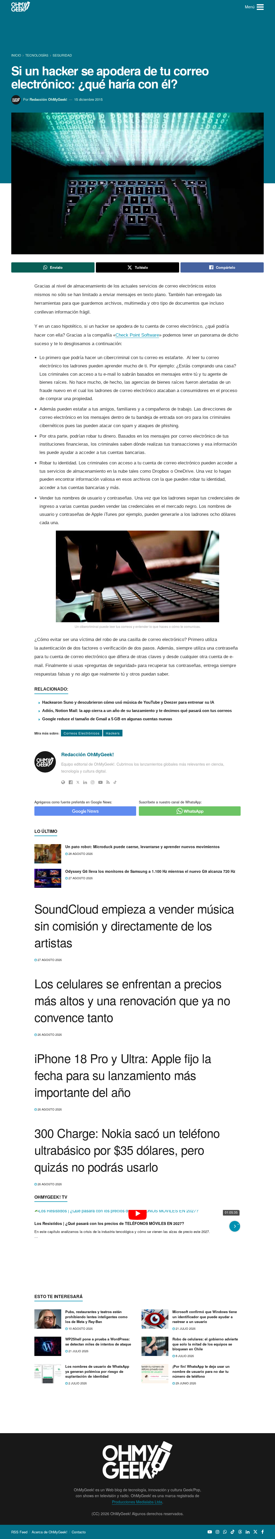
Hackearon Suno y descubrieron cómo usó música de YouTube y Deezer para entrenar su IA (128, 702)
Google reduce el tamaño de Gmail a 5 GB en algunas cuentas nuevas (107, 719)
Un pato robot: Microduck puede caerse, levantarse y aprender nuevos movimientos (142, 846)
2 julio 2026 (77, 1487)
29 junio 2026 (185, 1487)
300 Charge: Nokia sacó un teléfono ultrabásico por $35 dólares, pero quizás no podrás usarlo (127, 1149)
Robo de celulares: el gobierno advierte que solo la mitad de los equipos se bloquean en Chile (205, 1447)
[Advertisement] (137, 33)
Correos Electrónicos (82, 733)
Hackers (113, 733)
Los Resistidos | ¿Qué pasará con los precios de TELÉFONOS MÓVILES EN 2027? (112, 1331)
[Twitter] (77, 782)
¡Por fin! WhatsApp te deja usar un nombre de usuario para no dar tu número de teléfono (201, 1475)
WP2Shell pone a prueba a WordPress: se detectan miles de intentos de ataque (98, 1445)
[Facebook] (71, 782)
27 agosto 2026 (80, 878)
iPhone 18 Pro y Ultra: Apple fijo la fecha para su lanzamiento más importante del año (122, 1074)
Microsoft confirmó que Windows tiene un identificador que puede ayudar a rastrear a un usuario (204, 1420)
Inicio (16, 55)
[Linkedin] (85, 782)
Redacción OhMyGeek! (48, 99)
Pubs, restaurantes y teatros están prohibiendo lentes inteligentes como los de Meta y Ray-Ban (96, 1420)
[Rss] (108, 782)
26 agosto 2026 (49, 1034)
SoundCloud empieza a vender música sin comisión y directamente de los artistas (134, 925)
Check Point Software (137, 335)
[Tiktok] (115, 782)
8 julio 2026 (184, 1459)
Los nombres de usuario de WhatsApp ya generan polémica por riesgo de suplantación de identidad (97, 1475)
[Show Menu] (260, 6)
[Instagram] (93, 782)
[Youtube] (100, 782)
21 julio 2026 (185, 1432)
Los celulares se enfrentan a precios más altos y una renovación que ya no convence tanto (132, 1000)
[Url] (63, 782)
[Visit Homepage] (20, 6)
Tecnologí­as (36, 55)
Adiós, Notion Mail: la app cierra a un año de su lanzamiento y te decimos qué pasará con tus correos (137, 710)
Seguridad (62, 55)
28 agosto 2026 (80, 853)
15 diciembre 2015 (88, 99)
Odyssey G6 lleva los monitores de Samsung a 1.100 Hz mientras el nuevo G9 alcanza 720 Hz (150, 871)
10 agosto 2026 (80, 1432)
